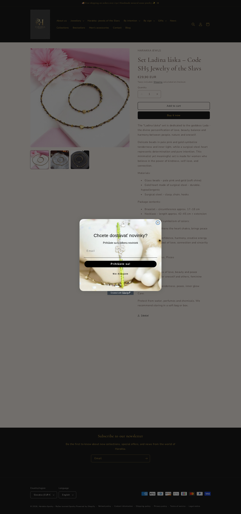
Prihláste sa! (120, 264)
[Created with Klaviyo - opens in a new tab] (120, 293)
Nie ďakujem (120, 274)
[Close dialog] (158, 223)
